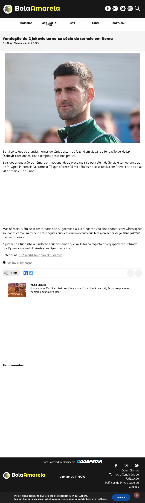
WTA (72, 23)
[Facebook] (26, 273)
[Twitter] (31, 273)
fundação (26, 263)
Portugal (118, 23)
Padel (96, 23)
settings (102, 499)
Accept (121, 497)
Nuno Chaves (14, 43)
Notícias (26, 23)
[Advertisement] (72, 200)
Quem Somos (130, 470)
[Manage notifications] (137, 495)
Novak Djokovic (51, 255)
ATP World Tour (49, 24)
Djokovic (13, 263)
